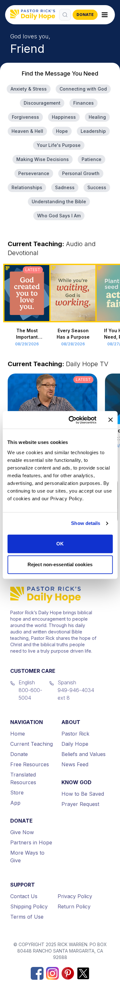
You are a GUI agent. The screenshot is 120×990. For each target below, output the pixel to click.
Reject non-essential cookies (60, 564)
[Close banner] (110, 420)
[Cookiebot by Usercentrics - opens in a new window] (71, 420)
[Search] (65, 14)
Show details (85, 523)
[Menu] (105, 15)
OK (60, 543)
